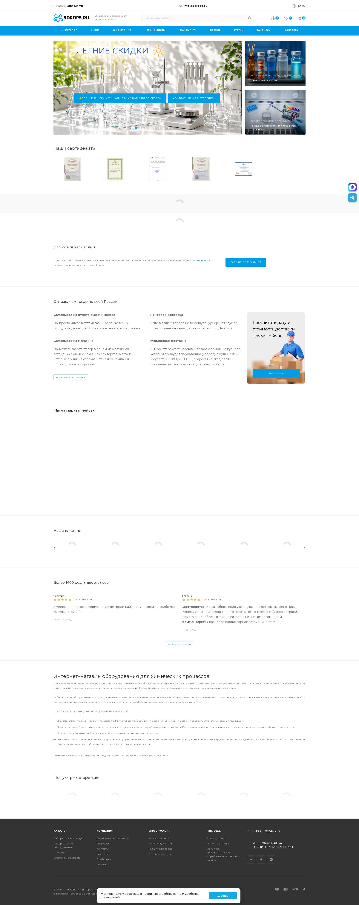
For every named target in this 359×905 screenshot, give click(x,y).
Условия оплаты (159, 838)
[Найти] (249, 18)
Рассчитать (276, 374)
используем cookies (121, 893)
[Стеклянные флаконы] (275, 63)
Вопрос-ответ (216, 838)
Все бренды (297, 781)
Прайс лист (103, 859)
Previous (54, 547)
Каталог (60, 830)
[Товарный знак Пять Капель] (72, 169)
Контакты (102, 848)
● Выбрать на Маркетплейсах (194, 98)
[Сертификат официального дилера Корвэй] (243, 169)
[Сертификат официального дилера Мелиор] (286, 169)
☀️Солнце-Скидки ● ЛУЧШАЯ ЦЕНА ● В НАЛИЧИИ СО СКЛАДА (120, 98)
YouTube (271, 856)
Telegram (261, 856)
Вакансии (102, 853)
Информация (160, 830)
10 (169, 128)
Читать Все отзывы (179, 644)
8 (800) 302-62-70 (69, 6)
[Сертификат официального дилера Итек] (158, 169)
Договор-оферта (160, 853)
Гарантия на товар (160, 848)
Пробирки (60, 852)
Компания (104, 830)
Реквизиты (103, 843)
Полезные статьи (218, 843)
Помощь (214, 830)
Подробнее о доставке (70, 377)
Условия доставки (160, 843)
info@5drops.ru (195, 5)
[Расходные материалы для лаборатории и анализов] (275, 112)
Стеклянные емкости (67, 857)
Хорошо (222, 895)
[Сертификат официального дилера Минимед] (115, 169)
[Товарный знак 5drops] (200, 169)
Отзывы (101, 864)
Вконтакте (251, 856)
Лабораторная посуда (67, 838)
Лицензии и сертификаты (112, 838)
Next (305, 547)
